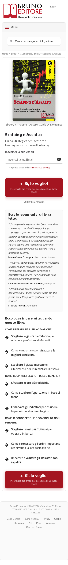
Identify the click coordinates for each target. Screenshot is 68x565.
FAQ (30, 523)
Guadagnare (26, 54)
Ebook (14, 54)
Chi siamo (19, 523)
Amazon (50, 523)
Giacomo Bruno (34, 527)
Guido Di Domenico (50, 124)
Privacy (46, 519)
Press (39, 523)
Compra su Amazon (34, 201)
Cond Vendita (32, 519)
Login (53, 6)
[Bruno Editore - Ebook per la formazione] (22, 11)
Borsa (37, 54)
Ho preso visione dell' (29, 167)
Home (5, 54)
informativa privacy (40, 167)
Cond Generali (14, 519)
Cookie (57, 519)
